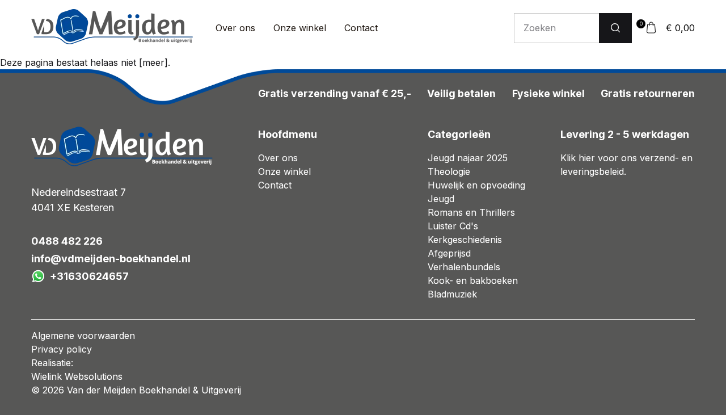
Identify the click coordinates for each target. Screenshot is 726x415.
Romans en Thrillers (471, 212)
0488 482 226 (67, 241)
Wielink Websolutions (77, 376)
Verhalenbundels (464, 267)
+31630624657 (89, 276)
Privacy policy (61, 349)
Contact (361, 27)
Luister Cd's (453, 226)
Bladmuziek (452, 294)
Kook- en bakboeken (473, 280)
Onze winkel (299, 27)
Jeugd (441, 198)
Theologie (449, 171)
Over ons (235, 27)
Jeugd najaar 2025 (468, 158)
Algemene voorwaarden (83, 335)
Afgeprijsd (449, 253)
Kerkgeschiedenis (465, 239)
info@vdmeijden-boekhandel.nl (111, 259)
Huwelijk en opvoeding (476, 185)
